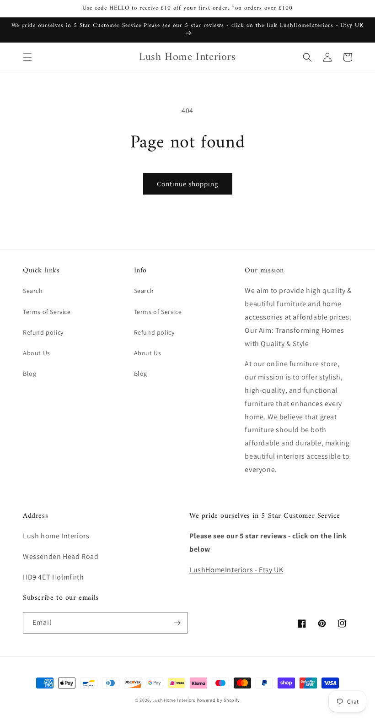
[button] (27, 57)
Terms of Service (47, 312)
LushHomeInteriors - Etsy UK (236, 570)
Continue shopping (188, 183)
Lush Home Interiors (173, 700)
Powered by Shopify (219, 700)
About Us (36, 353)
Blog (29, 373)
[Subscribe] (177, 623)
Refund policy (43, 332)
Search (33, 291)
